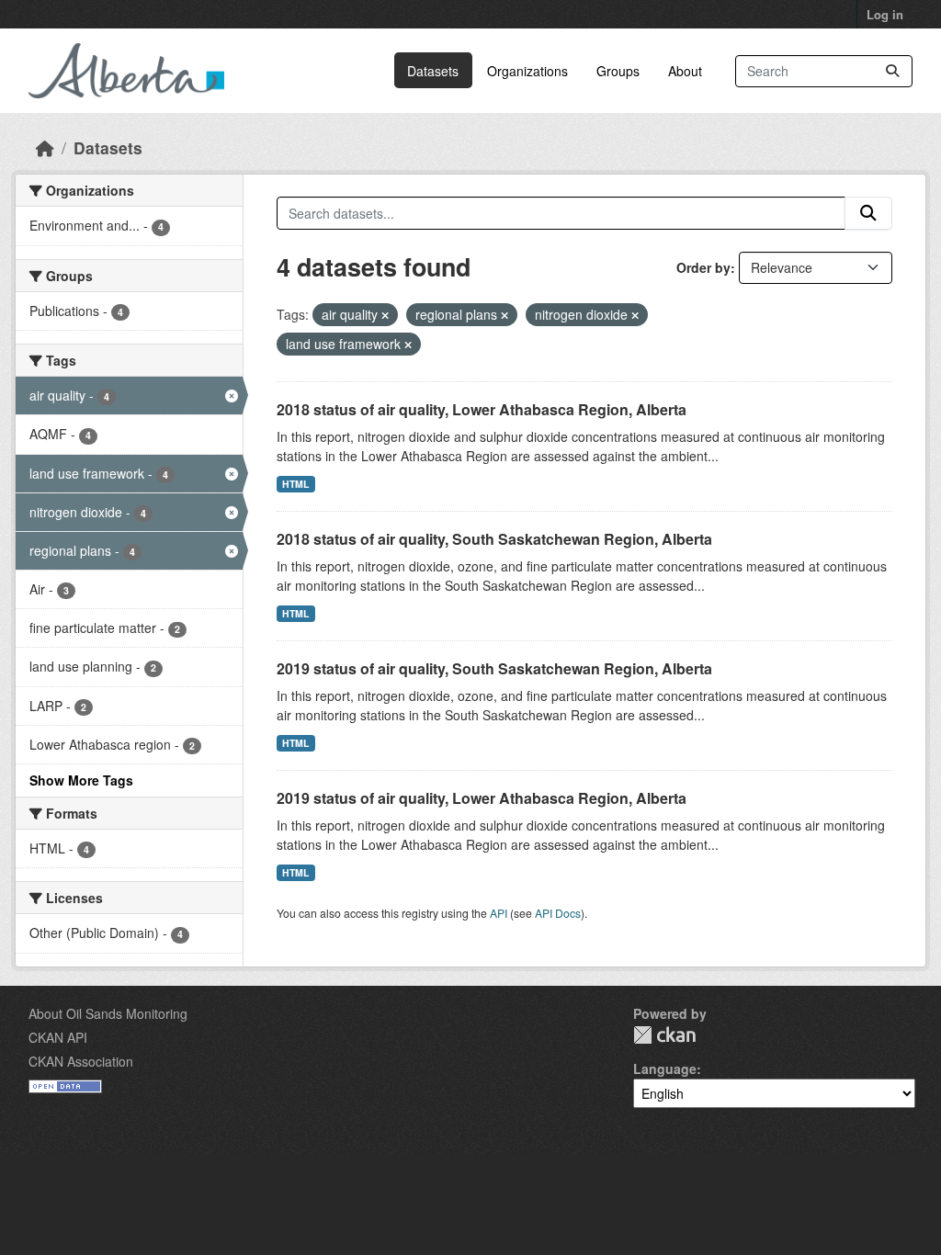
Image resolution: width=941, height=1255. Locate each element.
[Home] (45, 147)
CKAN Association (80, 1061)
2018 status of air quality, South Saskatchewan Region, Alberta (494, 538)
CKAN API (57, 1037)
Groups (618, 71)
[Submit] (892, 71)
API (498, 913)
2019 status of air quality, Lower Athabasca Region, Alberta (481, 797)
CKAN (664, 1035)
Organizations (527, 71)
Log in (885, 14)
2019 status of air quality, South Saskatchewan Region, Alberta (494, 668)
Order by (703, 267)
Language (665, 1068)
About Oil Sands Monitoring (107, 1013)
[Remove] (385, 315)
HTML (295, 484)
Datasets (433, 71)
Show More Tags (81, 780)
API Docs (558, 913)
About (685, 71)
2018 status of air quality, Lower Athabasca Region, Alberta (481, 409)
